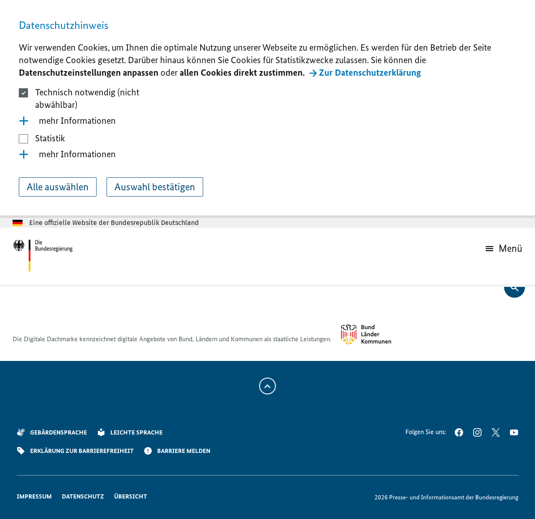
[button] (267, 121)
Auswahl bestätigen (155, 187)
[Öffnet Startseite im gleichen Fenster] (43, 256)
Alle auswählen (58, 187)
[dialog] (267, 109)
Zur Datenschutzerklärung (370, 72)
